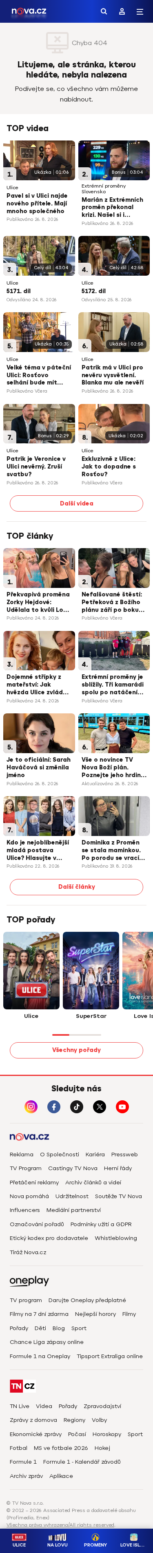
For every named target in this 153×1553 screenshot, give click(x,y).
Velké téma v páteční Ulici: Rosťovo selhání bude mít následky (39, 376)
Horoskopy (107, 1434)
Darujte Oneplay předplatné (87, 1300)
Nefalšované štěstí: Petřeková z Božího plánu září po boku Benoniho (112, 603)
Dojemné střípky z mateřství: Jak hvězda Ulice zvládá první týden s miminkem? (37, 685)
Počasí (77, 1434)
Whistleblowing (116, 1238)
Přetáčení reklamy (34, 1182)
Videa (44, 1406)
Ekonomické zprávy (36, 1434)
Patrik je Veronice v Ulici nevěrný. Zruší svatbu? (36, 466)
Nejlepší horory (95, 1314)
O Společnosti (59, 1154)
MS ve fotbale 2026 (61, 1448)
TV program (26, 1300)
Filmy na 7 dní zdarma (39, 1314)
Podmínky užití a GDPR (101, 1224)
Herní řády (118, 1168)
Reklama (21, 1154)
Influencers (25, 1210)
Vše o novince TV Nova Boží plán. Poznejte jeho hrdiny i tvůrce (113, 768)
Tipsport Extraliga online (110, 1356)
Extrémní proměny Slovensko (104, 189)
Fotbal (18, 1448)
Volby (99, 1420)
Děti (40, 1328)
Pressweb (124, 1154)
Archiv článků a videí (93, 1182)
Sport (78, 1328)
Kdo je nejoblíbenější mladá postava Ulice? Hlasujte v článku (38, 851)
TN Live (19, 1406)
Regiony (74, 1420)
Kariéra (95, 1154)
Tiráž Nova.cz (28, 1252)
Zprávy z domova (33, 1420)
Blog (59, 1328)
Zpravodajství (102, 1406)
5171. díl (19, 291)
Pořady (19, 1328)
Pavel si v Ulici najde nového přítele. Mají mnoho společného (37, 203)
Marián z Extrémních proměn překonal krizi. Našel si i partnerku (112, 208)
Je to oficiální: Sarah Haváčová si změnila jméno (39, 767)
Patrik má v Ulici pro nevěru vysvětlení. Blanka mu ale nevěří (113, 375)
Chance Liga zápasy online (47, 1342)
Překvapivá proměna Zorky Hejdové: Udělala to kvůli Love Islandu (38, 603)
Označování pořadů (37, 1224)
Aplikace (61, 1476)
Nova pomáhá (29, 1196)
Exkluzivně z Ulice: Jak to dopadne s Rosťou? (109, 466)
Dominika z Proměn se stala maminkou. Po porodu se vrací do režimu (111, 851)
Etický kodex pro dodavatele (49, 1238)
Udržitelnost (72, 1196)
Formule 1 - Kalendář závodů (82, 1461)
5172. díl (94, 291)
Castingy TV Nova (73, 1168)
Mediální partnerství (74, 1210)
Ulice (12, 187)
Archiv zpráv (26, 1476)
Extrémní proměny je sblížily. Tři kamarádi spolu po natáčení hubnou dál (113, 685)
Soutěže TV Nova (118, 1196)
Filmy (129, 1314)
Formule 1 (23, 1461)
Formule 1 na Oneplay (40, 1356)
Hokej (102, 1448)
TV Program (26, 1168)
